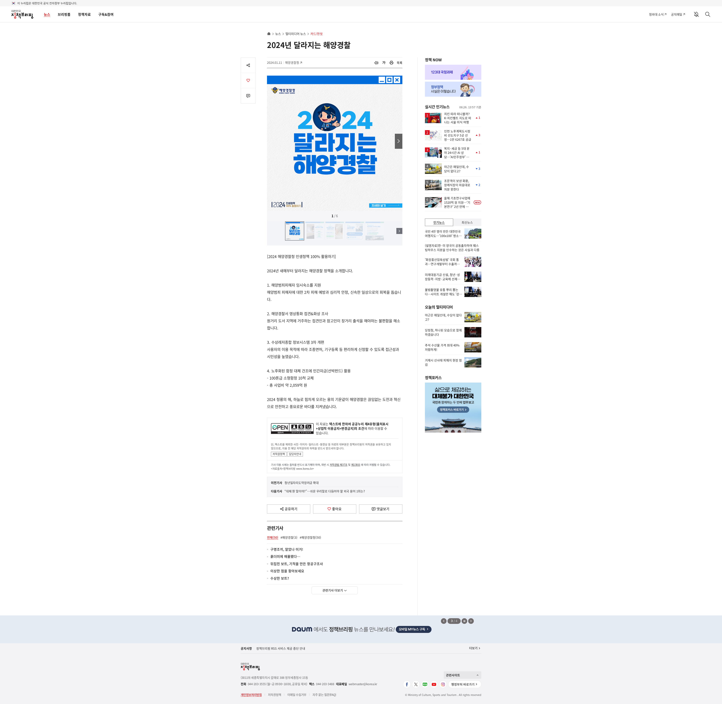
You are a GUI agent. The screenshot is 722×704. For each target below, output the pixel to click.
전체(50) (272, 537)
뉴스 (47, 14)
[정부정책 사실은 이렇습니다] (453, 89)
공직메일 (676, 14)
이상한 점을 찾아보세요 (287, 571)
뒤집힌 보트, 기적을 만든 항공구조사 (296, 564)
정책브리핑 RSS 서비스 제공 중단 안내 (280, 648)
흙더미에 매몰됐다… (285, 556)
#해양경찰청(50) (310, 537)
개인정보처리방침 (251, 694)
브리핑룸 (64, 14)
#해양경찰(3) (289, 537)
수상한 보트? (279, 578)
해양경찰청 (293, 62)
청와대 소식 (656, 14)
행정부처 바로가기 (463, 684)
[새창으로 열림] (391, 62)
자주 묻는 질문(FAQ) (324, 694)
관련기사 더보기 (332, 590)
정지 (464, 621)
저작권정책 (279, 454)
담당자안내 (295, 454)
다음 (398, 141)
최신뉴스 (467, 222)
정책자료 (84, 14)
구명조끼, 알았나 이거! (286, 549)
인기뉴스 (439, 222)
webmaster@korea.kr (363, 684)
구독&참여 (106, 14)
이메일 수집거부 (296, 694)
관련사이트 (453, 675)
